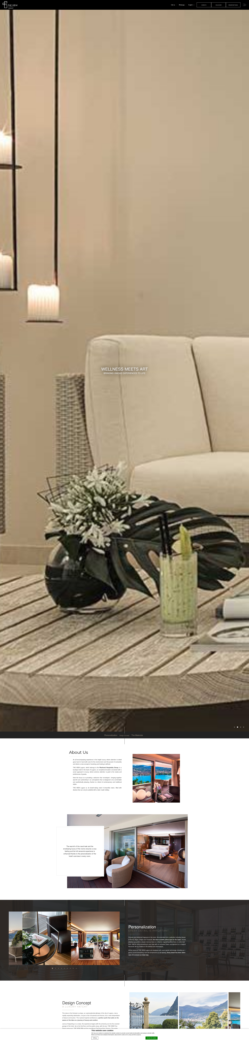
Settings (95, 1038)
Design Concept (124, 735)
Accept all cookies (151, 1038)
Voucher (219, 5)
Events (204, 5)
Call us (173, 5)
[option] (124, 371)
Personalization (110, 735)
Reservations (233, 5)
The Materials (137, 735)
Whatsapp (182, 5)
